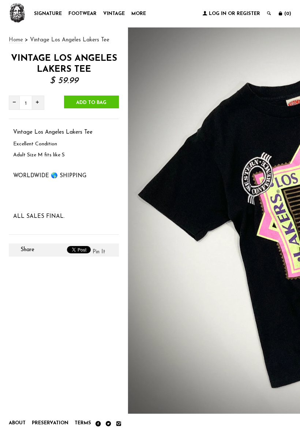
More (138, 13)
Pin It (99, 252)
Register (248, 13)
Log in (217, 13)
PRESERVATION (50, 423)
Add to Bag (91, 102)
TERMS (83, 423)
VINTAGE (114, 13)
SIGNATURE (48, 13)
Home (16, 40)
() (287, 13)
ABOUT (17, 423)
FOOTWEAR (82, 13)
